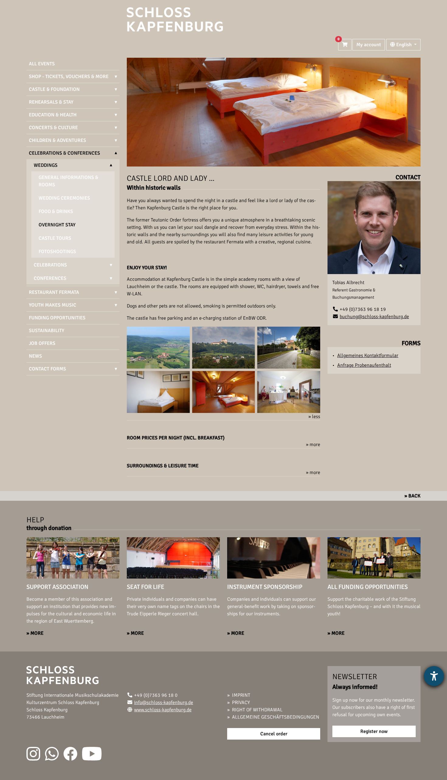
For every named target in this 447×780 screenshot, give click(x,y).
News (35, 356)
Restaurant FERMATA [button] (54, 292)
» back (412, 496)
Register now (374, 731)
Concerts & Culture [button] (53, 128)
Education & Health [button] (53, 115)
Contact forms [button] (47, 369)
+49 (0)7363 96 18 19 (363, 309)
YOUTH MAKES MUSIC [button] (52, 305)
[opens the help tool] (434, 676)
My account (368, 45)
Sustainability (46, 331)
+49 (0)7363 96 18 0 (156, 695)
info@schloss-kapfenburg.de (163, 702)
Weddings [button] (45, 165)
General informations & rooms (68, 181)
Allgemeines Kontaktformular (367, 355)
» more (34, 633)
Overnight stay (57, 225)
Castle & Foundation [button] (54, 89)
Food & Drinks (56, 211)
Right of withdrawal (257, 710)
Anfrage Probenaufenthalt (364, 365)
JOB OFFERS (42, 343)
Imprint (241, 695)
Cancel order (273, 734)
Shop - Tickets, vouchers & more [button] (69, 77)
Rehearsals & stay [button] (51, 102)
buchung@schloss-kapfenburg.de (374, 317)
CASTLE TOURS (55, 238)
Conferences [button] (50, 278)
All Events (42, 64)
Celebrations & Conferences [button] (64, 153)
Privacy (241, 702)
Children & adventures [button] (57, 140)
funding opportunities (57, 318)
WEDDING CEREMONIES (64, 198)
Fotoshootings (57, 252)
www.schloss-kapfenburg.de (163, 710)
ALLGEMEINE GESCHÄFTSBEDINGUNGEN (275, 717)
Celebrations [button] (50, 265)
